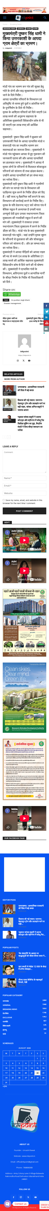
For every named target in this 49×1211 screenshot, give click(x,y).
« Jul (5, 1086)
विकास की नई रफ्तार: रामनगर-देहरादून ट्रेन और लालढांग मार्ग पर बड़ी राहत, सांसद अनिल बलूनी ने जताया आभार (31, 405)
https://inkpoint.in (24, 355)
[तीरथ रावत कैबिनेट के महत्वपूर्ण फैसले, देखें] (9, 983)
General (21, 29)
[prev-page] (4, 437)
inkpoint (8, 48)
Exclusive (7, 409)
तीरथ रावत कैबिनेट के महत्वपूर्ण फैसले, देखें (30, 981)
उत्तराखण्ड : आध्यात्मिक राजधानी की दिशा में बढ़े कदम (31, 388)
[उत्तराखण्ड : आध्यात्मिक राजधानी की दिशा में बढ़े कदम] (9, 390)
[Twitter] (24, 360)
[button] (4, 17)
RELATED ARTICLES (13, 374)
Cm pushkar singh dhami (20, 300)
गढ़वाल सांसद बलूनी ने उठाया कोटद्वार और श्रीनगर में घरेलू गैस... (32, 933)
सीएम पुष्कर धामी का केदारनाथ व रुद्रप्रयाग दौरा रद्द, (13, 321)
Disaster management (12, 303)
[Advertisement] (24, 874)
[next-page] (8, 437)
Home (5, 24)
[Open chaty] (7, 1204)
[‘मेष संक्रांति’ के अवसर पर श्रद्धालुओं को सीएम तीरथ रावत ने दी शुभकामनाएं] (9, 957)
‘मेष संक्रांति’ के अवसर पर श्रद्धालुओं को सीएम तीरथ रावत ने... (32, 954)
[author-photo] (24, 347)
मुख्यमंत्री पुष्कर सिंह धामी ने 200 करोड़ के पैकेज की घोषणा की (36, 321)
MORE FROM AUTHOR (14, 379)
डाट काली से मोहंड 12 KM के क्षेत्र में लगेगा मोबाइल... (32, 967)
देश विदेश (35, 29)
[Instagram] (19, 360)
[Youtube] (30, 360)
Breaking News (16, 24)
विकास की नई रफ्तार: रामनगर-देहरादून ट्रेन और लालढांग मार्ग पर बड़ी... (32, 921)
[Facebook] (13, 1197)
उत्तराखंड (28, 29)
